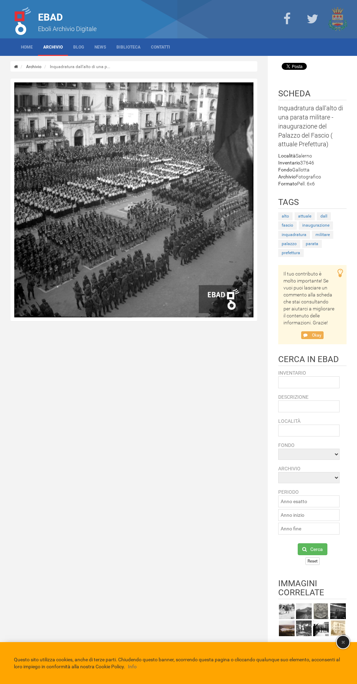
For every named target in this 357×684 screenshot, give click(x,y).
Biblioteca (128, 47)
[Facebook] (287, 19)
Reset (312, 561)
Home (27, 47)
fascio (287, 225)
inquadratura (294, 234)
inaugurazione (315, 225)
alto (285, 216)
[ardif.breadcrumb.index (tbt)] (16, 66)
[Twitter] (312, 19)
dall (323, 216)
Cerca (316, 549)
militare (323, 234)
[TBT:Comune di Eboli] (338, 19)
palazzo (289, 243)
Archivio (53, 47)
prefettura (291, 252)
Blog (78, 47)
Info (132, 666)
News (100, 47)
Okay (316, 335)
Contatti (160, 47)
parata (312, 243)
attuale (304, 216)
